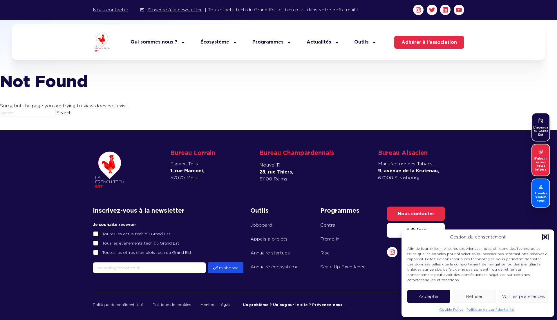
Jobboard (261, 225)
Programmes (267, 42)
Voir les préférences (523, 296)
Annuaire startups (270, 253)
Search (64, 112)
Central (328, 225)
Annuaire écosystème (274, 267)
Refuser (474, 296)
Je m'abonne (225, 267)
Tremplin (329, 239)
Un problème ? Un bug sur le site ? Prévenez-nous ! (294, 305)
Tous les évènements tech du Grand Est (140, 243)
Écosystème (214, 42)
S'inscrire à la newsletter (174, 9)
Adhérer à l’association (429, 42)
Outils (361, 42)
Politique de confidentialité (490, 309)
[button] (545, 237)
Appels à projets (268, 239)
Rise (325, 253)
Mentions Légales (217, 305)
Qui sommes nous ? (154, 42)
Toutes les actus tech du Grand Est (136, 234)
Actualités (319, 42)
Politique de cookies (172, 305)
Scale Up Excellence (343, 267)
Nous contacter (110, 9)
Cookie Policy (451, 309)
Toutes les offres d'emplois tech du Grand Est (146, 252)
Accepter (429, 296)
